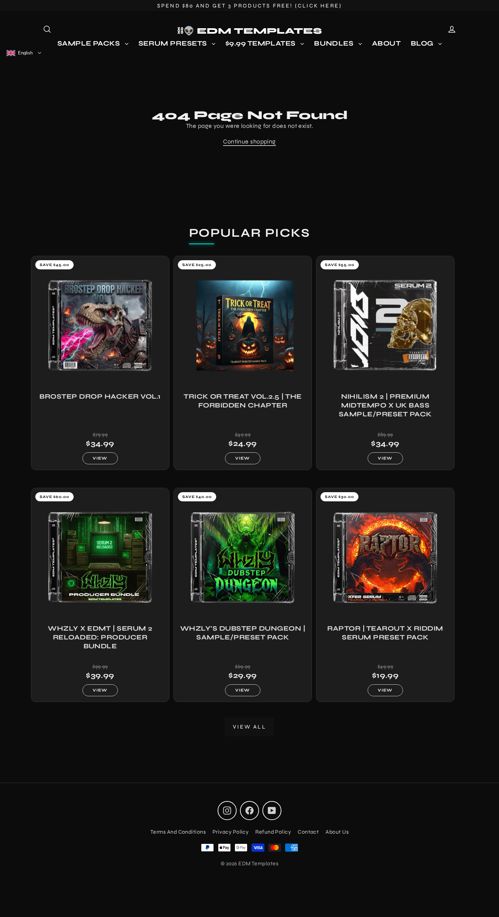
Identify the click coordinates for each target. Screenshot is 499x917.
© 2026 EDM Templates (249, 863)
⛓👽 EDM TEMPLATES (250, 31)
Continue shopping (249, 141)
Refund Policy (273, 832)
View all (249, 726)
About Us (337, 832)
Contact (308, 832)
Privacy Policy (230, 832)
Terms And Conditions (178, 832)
